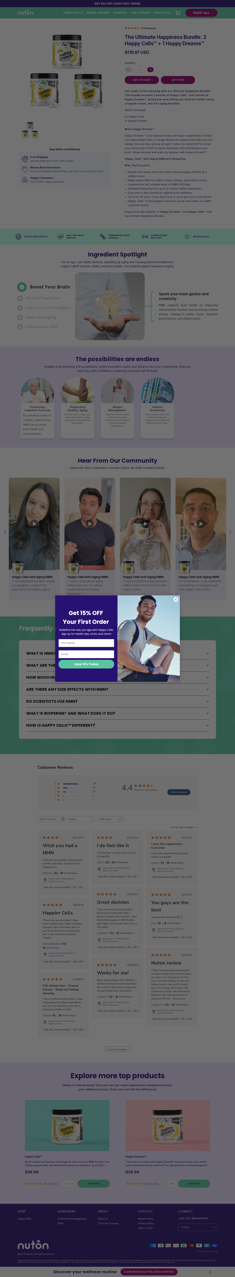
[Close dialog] (176, 599)
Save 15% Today (86, 664)
